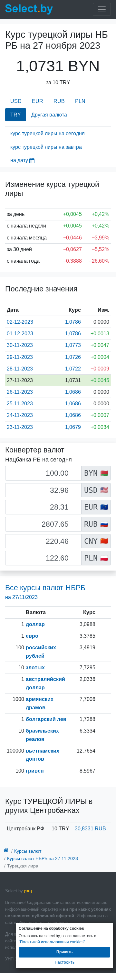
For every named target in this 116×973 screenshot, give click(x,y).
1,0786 (73, 322)
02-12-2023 (20, 322)
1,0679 (73, 427)
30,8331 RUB (90, 828)
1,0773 (73, 345)
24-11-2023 (20, 415)
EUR (37, 101)
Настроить (64, 962)
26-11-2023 (20, 392)
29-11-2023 (20, 357)
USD (16, 101)
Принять (64, 952)
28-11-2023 (20, 368)
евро (32, 636)
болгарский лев (46, 719)
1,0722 (73, 368)
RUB (59, 101)
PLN (80, 101)
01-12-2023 (20, 333)
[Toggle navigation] (102, 9)
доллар (35, 624)
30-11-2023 (20, 345)
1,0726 (73, 357)
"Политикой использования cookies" (52, 942)
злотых (35, 667)
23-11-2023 (20, 427)
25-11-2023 (20, 403)
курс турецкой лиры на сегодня (47, 133)
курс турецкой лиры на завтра (46, 147)
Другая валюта (49, 114)
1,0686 (73, 392)
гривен (35, 771)
